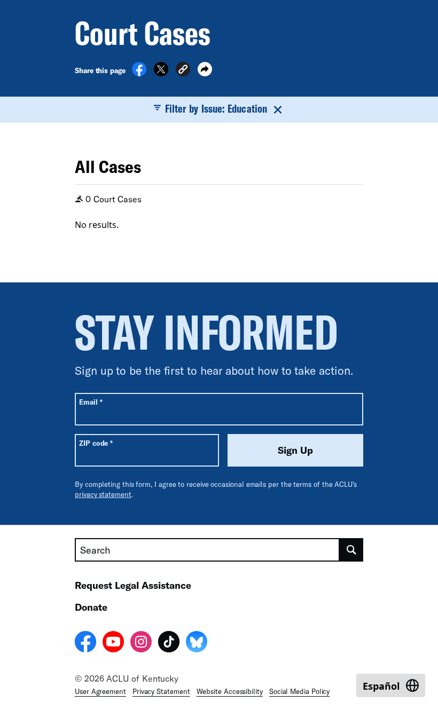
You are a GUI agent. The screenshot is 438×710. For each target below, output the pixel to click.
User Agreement (100, 691)
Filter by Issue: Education (216, 108)
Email (90, 401)
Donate (91, 607)
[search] (351, 550)
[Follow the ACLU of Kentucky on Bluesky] (196, 643)
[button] (183, 71)
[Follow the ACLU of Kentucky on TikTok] (168, 643)
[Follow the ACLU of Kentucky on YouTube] (113, 643)
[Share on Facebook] (139, 73)
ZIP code (96, 442)
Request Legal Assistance (133, 585)
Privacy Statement (161, 691)
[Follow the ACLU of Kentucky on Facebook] (85, 643)
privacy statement (103, 494)
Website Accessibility (230, 691)
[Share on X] (161, 73)
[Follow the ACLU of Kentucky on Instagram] (141, 643)
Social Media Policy (299, 691)
